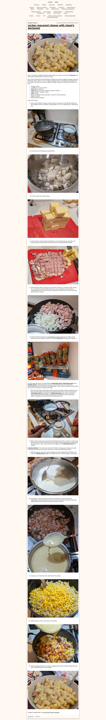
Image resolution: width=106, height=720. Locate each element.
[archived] (59, 22)
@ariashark (72, 75)
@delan (35, 22)
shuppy (50, 2)
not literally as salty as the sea (56, 337)
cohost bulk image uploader (51, 712)
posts (56, 2)
